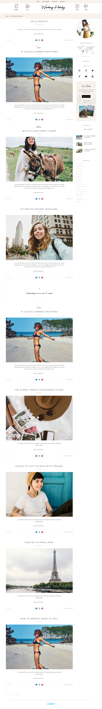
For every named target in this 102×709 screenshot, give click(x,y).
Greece (39, 47)
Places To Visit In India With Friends (39, 466)
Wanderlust (81, 199)
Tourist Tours (81, 184)
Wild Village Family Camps (39, 131)
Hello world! (39, 21)
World (79, 201)
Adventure (80, 163)
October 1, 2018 (69, 119)
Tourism (79, 181)
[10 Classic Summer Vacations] (39, 79)
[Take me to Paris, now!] (39, 570)
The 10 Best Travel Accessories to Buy (39, 390)
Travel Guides (81, 186)
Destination (80, 166)
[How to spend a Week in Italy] (39, 647)
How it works (45, 1)
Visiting (79, 196)
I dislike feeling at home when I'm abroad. (39, 293)
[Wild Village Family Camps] (39, 159)
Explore (79, 168)
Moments (39, 392)
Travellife (80, 189)
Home (37, 1)
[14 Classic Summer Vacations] (39, 340)
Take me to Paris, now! (39, 542)
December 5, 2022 (68, 40)
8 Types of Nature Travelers (39, 209)
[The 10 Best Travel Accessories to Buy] (39, 418)
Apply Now (54, 1)
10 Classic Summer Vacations (39, 52)
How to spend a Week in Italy (39, 619)
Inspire (79, 171)
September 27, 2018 (68, 456)
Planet (39, 54)
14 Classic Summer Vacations (39, 312)
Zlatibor (38, 127)
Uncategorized (39, 24)
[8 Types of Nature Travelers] (39, 237)
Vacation (80, 194)
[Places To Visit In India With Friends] (39, 494)
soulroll (8, 40)
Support (62, 1)
